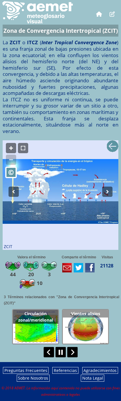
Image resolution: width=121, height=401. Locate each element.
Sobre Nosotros (33, 378)
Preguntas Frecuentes (25, 370)
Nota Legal (92, 378)
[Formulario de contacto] (112, 14)
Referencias (65, 370)
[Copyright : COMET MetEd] (11, 172)
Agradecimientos (100, 370)
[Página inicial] (99, 14)
